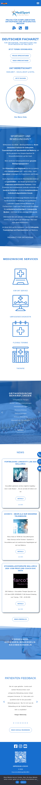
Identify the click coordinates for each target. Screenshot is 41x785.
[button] (38, 3)
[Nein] (38, 780)
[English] (2, 3)
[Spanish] (6, 3)
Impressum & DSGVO (20, 766)
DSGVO (23, 782)
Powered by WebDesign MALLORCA (20, 772)
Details (20, 437)
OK (17, 782)
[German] (4, 3)
